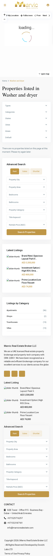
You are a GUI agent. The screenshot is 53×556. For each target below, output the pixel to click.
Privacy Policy (23, 553)
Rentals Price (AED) (17, 225)
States (8, 118)
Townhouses (12, 322)
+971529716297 (15, 518)
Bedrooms (13, 195)
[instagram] (22, 374)
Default (8, 137)
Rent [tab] (15, 171)
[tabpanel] (26, 206)
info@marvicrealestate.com (20, 528)
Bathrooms (13, 202)
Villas (9, 328)
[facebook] (7, 374)
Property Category (16, 210)
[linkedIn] (14, 374)
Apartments (12, 310)
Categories (10, 112)
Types (7, 106)
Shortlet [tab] (36, 171)
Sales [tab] (24, 171)
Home (4, 81)
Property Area (14, 187)
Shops (9, 316)
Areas (7, 131)
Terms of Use (10, 553)
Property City (14, 179)
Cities (7, 125)
